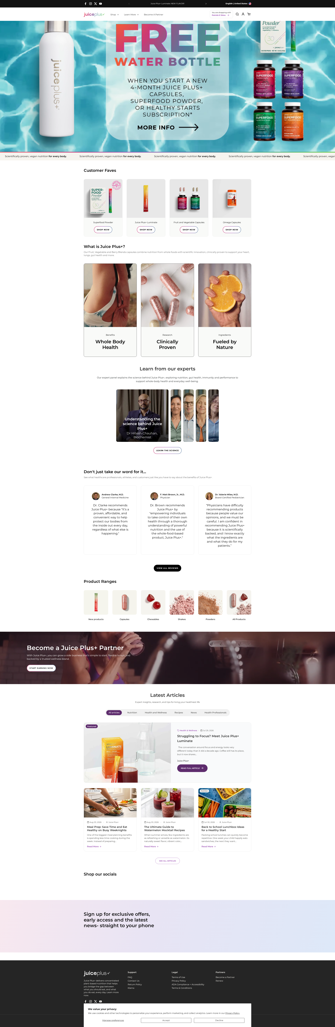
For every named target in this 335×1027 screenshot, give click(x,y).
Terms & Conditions (182, 988)
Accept (166, 1020)
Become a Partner (225, 977)
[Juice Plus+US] (94, 14)
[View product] (243, 14)
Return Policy (135, 984)
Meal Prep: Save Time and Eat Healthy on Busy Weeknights (107, 828)
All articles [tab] (114, 712)
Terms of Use (178, 977)
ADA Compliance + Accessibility (188, 984)
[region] (167, 520)
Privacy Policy (179, 981)
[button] (237, 14)
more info (167, 127)
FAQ (130, 977)
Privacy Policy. (232, 1013)
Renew (219, 981)
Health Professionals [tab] (215, 712)
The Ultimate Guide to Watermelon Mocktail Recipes (164, 828)
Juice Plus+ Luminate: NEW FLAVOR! (167, 4)
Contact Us (133, 981)
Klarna (131, 988)
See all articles (167, 861)
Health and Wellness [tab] (156, 712)
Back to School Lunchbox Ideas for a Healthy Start (223, 828)
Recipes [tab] (179, 712)
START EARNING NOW (41, 668)
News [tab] (194, 712)
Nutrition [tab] (132, 712)
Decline (219, 1020)
